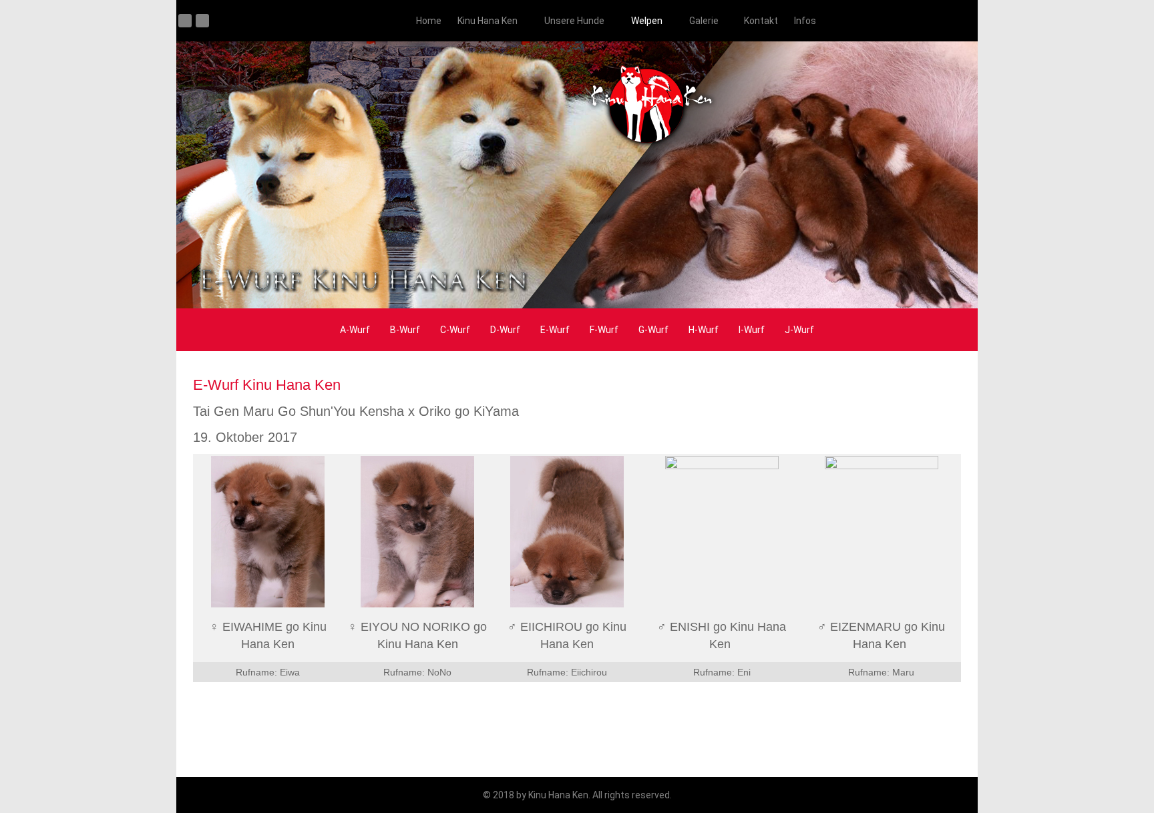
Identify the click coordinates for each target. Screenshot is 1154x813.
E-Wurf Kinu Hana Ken (267, 384)
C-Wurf (455, 329)
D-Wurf (505, 329)
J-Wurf (799, 329)
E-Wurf (555, 329)
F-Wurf (604, 329)
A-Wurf (355, 329)
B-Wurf (405, 329)
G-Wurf (653, 329)
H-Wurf (704, 329)
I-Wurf (752, 329)
